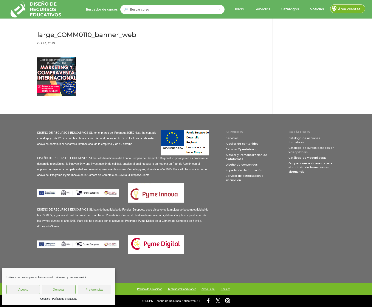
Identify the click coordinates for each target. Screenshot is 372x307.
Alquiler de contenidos (242, 143)
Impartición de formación (244, 170)
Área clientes (349, 9)
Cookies (45, 298)
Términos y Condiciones (182, 289)
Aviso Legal (208, 289)
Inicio (239, 9)
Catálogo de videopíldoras (307, 157)
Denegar (59, 289)
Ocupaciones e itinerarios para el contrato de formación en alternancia (310, 167)
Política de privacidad (64, 298)
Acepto (23, 289)
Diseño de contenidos (242, 164)
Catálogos (290, 9)
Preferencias (94, 289)
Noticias (317, 9)
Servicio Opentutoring (241, 149)
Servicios (262, 9)
